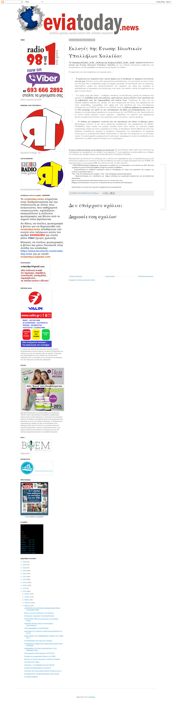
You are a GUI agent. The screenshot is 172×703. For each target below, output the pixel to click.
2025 (25, 565)
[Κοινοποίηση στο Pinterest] (113, 193)
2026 (25, 562)
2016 (25, 588)
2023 (25, 571)
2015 (25, 591)
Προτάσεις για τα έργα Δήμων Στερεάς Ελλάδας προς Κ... (43, 671)
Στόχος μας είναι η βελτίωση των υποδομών (39, 613)
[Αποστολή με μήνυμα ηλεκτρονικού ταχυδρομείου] (104, 193)
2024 (25, 568)
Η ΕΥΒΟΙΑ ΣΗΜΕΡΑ (31, 677)
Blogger (92, 697)
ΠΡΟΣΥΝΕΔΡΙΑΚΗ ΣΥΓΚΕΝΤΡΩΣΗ (36, 628)
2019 (25, 582)
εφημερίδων (40, 516)
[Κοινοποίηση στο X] (109, 193)
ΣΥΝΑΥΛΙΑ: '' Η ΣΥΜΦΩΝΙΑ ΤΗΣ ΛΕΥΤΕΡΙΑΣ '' (39, 665)
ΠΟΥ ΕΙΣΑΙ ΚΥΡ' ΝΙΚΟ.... (32, 662)
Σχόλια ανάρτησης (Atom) (86, 280)
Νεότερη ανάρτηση (75, 276)
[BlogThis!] (106, 193)
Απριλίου (28, 603)
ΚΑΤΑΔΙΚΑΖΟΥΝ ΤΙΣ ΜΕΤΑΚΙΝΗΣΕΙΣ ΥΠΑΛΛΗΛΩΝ (41, 674)
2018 (25, 585)
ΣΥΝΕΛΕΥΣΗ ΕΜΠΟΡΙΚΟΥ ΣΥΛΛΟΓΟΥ (37, 668)
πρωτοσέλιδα (31, 516)
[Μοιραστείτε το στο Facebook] (111, 193)
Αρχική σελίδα (110, 276)
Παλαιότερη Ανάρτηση (145, 276)
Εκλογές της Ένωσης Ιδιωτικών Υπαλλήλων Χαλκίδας (42, 659)
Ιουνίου (27, 597)
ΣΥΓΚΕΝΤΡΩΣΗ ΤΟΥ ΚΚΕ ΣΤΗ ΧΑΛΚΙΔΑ (38, 641)
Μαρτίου (28, 606)
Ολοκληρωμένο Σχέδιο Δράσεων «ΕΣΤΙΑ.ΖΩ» (39, 653)
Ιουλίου (27, 594)
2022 (25, 573)
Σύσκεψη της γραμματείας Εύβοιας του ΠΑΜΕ (39, 656)
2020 (25, 579)
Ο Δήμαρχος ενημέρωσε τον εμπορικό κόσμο (39, 616)
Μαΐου (27, 600)
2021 (25, 577)
